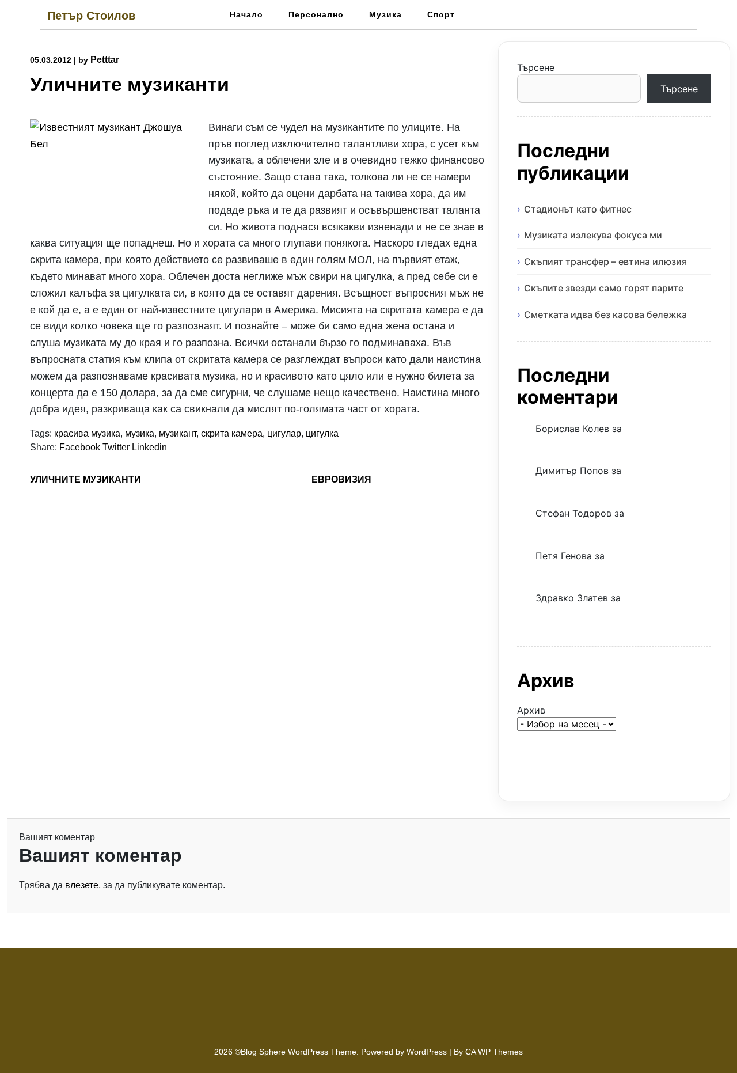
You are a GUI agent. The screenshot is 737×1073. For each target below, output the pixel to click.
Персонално (316, 14)
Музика (385, 14)
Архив (531, 710)
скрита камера (232, 433)
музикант (177, 433)
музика (139, 433)
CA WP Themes (494, 1051)
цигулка (322, 433)
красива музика (87, 433)
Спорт (441, 14)
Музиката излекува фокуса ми (593, 235)
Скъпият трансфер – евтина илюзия (605, 261)
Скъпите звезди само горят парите (603, 288)
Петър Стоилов (91, 15)
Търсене (535, 67)
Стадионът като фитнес (578, 209)
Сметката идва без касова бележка (605, 314)
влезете (81, 885)
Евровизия (341, 479)
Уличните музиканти (85, 479)
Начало (246, 14)
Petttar (104, 60)
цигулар (284, 433)
